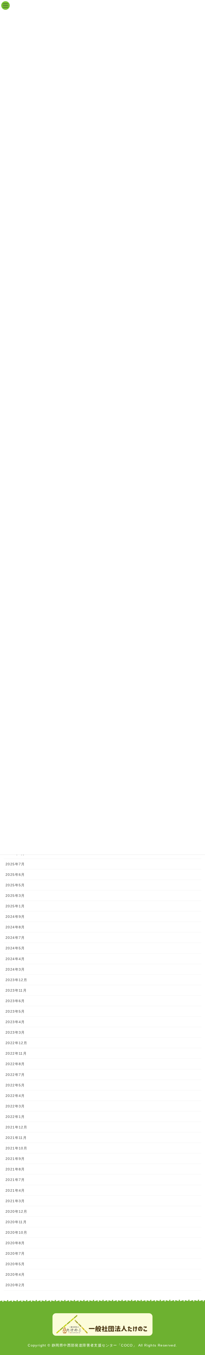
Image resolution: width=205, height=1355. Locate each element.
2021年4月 (15, 1190)
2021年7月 (15, 1180)
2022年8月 (15, 1064)
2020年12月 (16, 1211)
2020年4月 (15, 1274)
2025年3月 (15, 896)
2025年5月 (15, 885)
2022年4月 (15, 1096)
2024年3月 (15, 969)
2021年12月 (16, 1127)
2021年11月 (16, 1138)
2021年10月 (16, 1148)
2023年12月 (16, 980)
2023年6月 (15, 1001)
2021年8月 (15, 1169)
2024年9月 (15, 917)
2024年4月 (15, 959)
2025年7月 (15, 864)
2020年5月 (15, 1264)
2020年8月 (15, 1243)
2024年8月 (15, 927)
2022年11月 (16, 1053)
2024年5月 (15, 948)
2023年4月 (15, 1022)
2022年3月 (15, 1106)
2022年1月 (15, 1117)
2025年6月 (15, 875)
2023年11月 (16, 990)
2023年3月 (15, 1032)
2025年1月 (15, 906)
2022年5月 (15, 1085)
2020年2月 (15, 1285)
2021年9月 (15, 1159)
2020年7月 (15, 1253)
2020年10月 (16, 1232)
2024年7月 (15, 938)
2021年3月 (15, 1201)
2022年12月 (16, 1043)
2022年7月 (15, 1075)
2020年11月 (16, 1222)
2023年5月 (15, 1011)
